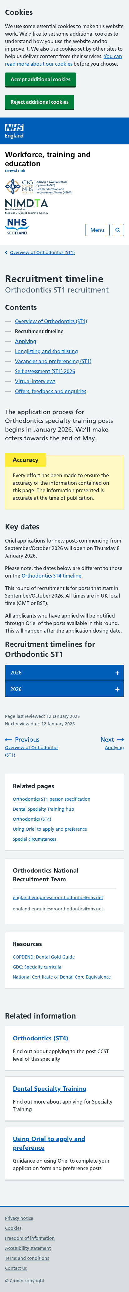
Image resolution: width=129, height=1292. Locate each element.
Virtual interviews (35, 381)
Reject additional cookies (40, 102)
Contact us (16, 1268)
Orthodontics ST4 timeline (51, 576)
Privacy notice (19, 1218)
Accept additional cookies (40, 79)
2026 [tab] (16, 672)
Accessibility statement (28, 1248)
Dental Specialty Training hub (43, 809)
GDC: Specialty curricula (37, 967)
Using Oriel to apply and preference (50, 829)
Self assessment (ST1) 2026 (45, 371)
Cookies (13, 1228)
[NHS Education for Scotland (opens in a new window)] (64, 227)
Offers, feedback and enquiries (50, 391)
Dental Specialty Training (49, 1088)
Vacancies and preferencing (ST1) (53, 361)
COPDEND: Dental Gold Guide (44, 957)
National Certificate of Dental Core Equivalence (62, 977)
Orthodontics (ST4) (32, 819)
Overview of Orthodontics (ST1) (42, 252)
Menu (97, 230)
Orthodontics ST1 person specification (51, 799)
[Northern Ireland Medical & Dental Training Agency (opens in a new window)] (64, 207)
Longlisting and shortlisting (46, 351)
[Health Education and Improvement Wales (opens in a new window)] (64, 187)
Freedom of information (30, 1238)
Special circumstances (34, 839)
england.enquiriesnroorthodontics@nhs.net (58, 897)
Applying (25, 341)
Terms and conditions (27, 1258)
